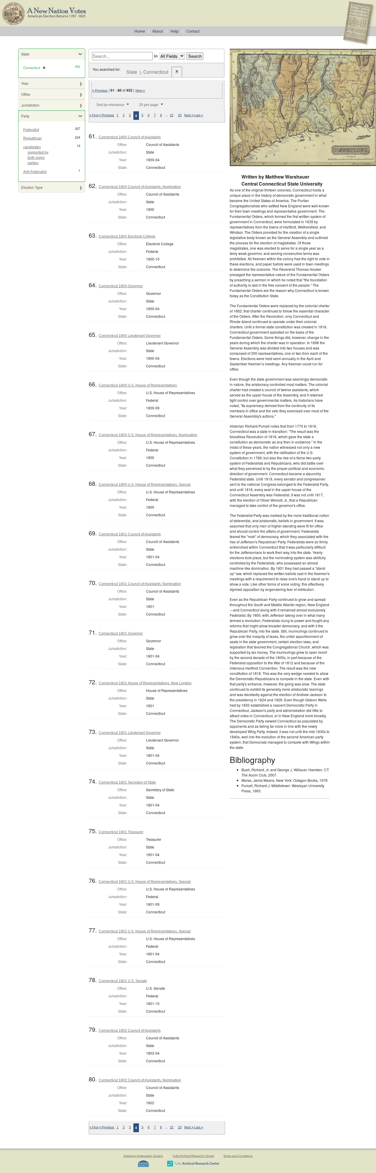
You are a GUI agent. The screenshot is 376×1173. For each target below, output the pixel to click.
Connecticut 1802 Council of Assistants (130, 1031)
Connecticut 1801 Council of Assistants (130, 534)
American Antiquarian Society (143, 1155)
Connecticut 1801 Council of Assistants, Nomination (140, 584)
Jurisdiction (30, 104)
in (156, 56)
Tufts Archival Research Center (193, 1155)
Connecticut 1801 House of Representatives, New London (145, 683)
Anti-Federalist (34, 172)
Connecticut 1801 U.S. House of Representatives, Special (145, 882)
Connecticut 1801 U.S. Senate (123, 981)
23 (180, 115)
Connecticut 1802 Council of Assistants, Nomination (140, 1080)
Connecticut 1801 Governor (121, 633)
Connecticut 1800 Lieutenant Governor (130, 336)
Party (25, 115)
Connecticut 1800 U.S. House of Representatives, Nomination (148, 435)
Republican (32, 138)
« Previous (100, 90)
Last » (198, 115)
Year (24, 83)
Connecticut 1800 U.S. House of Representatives (138, 385)
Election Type (32, 187)
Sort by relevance (110, 105)
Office (25, 94)
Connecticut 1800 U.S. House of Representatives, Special (145, 485)
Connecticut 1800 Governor (121, 286)
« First (93, 115)
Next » (140, 90)
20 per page (148, 105)
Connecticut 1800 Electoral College (127, 236)
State (25, 53)
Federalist (31, 130)
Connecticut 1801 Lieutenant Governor (130, 733)
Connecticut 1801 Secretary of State (127, 782)
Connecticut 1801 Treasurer (121, 832)
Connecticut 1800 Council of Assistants (130, 137)
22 (171, 115)
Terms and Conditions (238, 1155)
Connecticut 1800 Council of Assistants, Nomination (140, 187)
